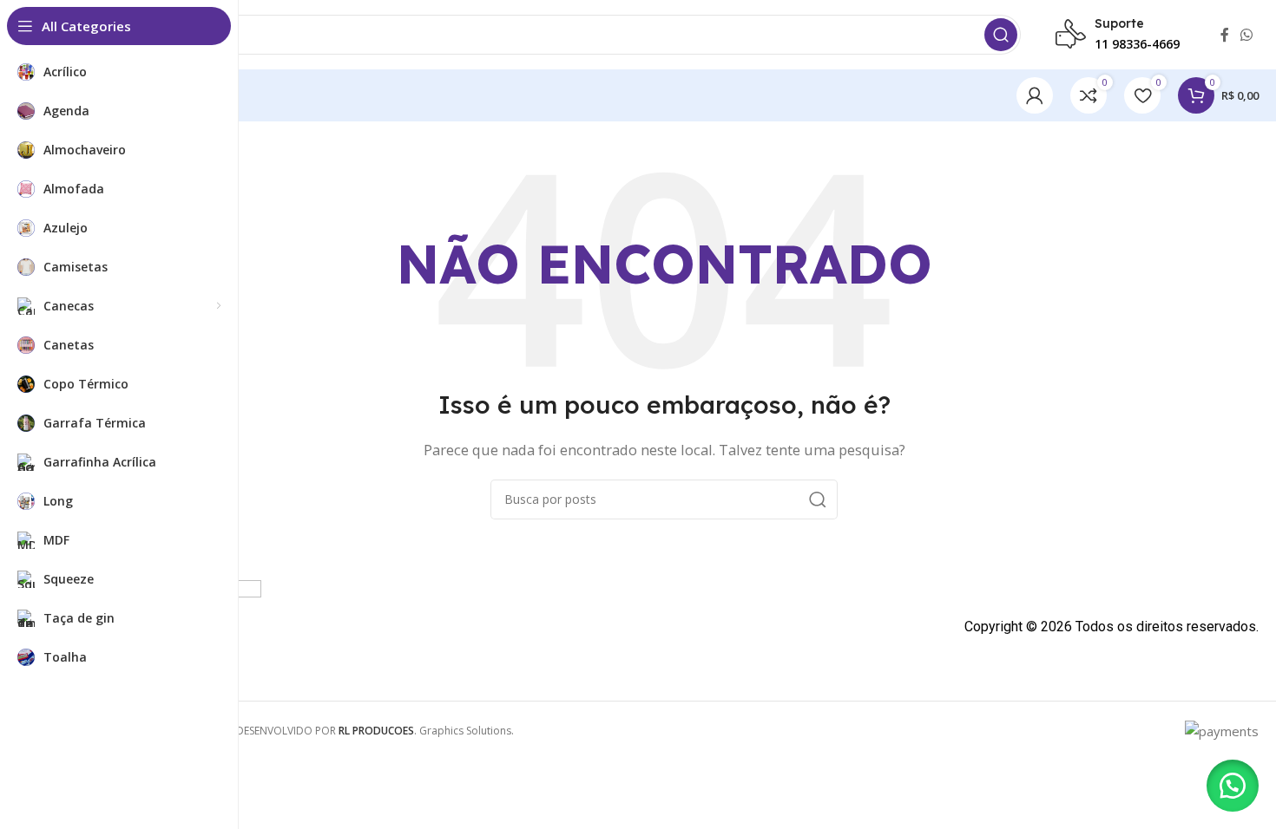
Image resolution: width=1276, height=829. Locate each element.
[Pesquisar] (1000, 34)
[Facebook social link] (1224, 35)
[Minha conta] (1035, 95)
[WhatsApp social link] (1247, 35)
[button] (1233, 786)
